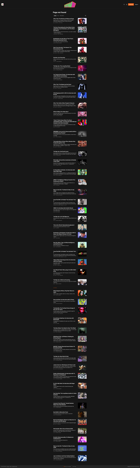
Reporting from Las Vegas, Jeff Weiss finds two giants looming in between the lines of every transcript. (63, 21)
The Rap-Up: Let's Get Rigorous (61, 216)
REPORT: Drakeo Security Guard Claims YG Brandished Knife (64, 347)
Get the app (74, 466)
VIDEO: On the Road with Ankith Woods (63, 208)
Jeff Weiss (60, 22)
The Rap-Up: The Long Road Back (61, 66)
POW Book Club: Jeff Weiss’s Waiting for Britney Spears (63, 337)
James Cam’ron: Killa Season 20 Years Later (64, 365)
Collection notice (14, 466)
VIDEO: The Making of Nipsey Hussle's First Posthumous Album (64, 180)
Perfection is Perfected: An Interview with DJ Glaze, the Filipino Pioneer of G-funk (64, 233)
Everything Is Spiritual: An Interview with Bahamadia (63, 319)
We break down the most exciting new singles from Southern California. (64, 282)
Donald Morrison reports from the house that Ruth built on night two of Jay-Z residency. (64, 458)
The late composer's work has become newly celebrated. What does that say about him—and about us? (64, 397)
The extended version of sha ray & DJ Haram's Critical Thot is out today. (64, 135)
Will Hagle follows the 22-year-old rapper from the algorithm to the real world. (64, 210)
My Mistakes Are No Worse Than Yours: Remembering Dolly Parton (63, 39)
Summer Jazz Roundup (59, 57)
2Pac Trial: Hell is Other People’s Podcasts (63, 103)
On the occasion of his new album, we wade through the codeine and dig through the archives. (64, 312)
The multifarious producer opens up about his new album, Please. (64, 302)
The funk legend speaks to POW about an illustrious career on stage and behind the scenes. (64, 125)
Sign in (136, 4)
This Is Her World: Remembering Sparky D (63, 225)
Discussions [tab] (62, 15)
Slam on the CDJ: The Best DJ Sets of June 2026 (64, 446)
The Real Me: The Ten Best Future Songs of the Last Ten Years (64, 308)
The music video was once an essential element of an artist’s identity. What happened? (64, 114)
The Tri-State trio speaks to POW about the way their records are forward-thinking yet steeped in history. (64, 377)
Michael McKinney (59, 303)
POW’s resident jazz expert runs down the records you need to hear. (64, 59)
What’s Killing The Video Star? (61, 111)
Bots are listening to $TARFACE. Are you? (61, 245)
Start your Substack (68, 466)
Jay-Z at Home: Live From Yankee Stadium (64, 456)
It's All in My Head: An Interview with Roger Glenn (64, 384)
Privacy (8, 466)
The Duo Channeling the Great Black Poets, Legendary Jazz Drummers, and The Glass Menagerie (64, 29)
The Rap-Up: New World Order (61, 356)
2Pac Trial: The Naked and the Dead (62, 84)
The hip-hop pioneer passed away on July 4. (61, 226)
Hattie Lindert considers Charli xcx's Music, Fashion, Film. (64, 293)
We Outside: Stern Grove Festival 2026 (63, 428)
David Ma (59, 424)
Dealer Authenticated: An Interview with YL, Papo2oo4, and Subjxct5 (64, 374)
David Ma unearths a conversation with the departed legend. (64, 422)
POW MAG (57, 185)
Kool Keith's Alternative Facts (60, 412)
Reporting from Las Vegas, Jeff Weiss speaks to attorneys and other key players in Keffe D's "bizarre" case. (64, 145)
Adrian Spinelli (58, 407)
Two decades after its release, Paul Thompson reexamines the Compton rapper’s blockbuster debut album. (65, 51)
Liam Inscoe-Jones (59, 398)
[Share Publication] (126, 4)
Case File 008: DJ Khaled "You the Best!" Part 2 (64, 200)
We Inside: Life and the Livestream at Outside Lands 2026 (64, 160)
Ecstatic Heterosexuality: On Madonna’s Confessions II (63, 438)
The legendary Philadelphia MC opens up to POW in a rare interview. (64, 322)
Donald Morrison (59, 220)
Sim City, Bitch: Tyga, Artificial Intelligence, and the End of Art (64, 243)
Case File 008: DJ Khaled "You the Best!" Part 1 (64, 252)
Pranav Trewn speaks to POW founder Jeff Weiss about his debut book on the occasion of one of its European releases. (64, 340)
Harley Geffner (58, 283)
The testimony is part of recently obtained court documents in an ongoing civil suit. (64, 350)
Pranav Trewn (58, 165)
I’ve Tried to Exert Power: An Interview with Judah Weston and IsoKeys (64, 75)
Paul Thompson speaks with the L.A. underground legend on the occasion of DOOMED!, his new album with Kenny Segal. (64, 173)
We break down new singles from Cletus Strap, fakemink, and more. (65, 219)
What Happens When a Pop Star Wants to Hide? (63, 291)
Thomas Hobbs (60, 98)
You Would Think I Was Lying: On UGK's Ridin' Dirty (64, 270)
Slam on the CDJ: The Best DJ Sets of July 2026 (63, 190)
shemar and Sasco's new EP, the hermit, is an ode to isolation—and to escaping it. (64, 32)
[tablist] (58, 16)
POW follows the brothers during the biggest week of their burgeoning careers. (64, 78)
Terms (11, 466)
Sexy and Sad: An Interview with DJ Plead (63, 299)
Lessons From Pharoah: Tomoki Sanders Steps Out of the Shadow (63, 404)
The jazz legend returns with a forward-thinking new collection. (63, 387)
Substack (129, 466)
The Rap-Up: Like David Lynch (60, 151)
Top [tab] (58, 15)
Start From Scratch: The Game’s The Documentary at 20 (62, 48)
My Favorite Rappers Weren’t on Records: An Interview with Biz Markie (64, 420)
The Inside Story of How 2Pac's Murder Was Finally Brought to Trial (64, 142)
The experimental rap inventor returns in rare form (63, 413)
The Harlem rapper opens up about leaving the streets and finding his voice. (64, 263)
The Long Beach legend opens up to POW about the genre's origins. (64, 236)
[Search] (124, 4)
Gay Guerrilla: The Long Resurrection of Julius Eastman (65, 394)
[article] (70, 21)
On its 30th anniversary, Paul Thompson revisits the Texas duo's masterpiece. (64, 273)
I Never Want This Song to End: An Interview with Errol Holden (64, 260)
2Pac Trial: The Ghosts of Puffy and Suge (63, 18)
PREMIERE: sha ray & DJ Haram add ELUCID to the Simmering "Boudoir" (64, 132)
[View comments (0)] (61, 24)
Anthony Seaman (59, 79)
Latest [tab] (55, 15)
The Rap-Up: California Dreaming (61, 280)
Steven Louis (58, 155)
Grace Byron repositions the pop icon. (60, 440)
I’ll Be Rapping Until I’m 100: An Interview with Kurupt (64, 93)
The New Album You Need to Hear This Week (64, 328)
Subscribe (131, 4)
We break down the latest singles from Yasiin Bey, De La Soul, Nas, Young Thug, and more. (64, 68)
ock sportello (58, 246)
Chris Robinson (59, 61)
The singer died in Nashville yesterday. (60, 41)
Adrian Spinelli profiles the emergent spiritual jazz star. (63, 406)
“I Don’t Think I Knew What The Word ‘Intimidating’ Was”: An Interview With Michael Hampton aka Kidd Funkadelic (64, 122)
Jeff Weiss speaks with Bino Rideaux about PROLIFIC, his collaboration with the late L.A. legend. (64, 183)
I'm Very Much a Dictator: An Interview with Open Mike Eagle (64, 170)
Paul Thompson (59, 175)
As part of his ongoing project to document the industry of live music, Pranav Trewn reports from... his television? (64, 163)
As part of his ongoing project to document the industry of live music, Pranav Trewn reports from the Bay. (64, 431)
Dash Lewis (59, 265)
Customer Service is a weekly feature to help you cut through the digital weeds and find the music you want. (64, 330)
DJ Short (57, 323)
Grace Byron (58, 441)
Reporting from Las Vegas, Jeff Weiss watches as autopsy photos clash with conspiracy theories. (64, 86)
